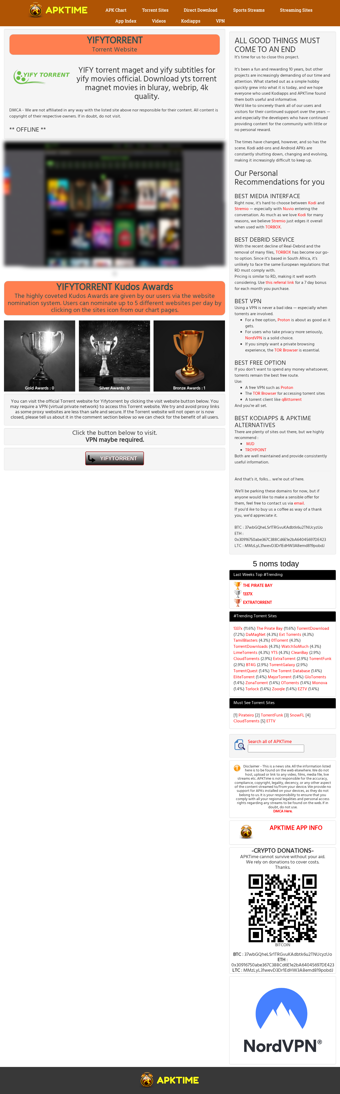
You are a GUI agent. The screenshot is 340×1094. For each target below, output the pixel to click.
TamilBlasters (245, 640)
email (299, 503)
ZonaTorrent (256, 683)
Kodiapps (190, 21)
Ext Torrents (289, 634)
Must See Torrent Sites (254, 703)
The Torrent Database (290, 671)
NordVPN (253, 338)
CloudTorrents (246, 658)
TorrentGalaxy (281, 665)
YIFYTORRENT (118, 458)
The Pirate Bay (269, 628)
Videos (159, 21)
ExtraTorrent (284, 658)
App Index (125, 21)
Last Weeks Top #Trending (258, 574)
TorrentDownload (312, 628)
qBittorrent (292, 399)
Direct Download (201, 10)
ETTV (270, 721)
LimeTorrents (245, 652)
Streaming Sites (296, 10)
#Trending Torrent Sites (255, 616)
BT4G (250, 665)
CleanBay (299, 652)
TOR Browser (286, 350)
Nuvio (288, 209)
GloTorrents (315, 677)
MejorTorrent (279, 677)
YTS (274, 652)
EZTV (302, 689)
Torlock (251, 689)
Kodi (312, 203)
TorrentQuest (245, 671)
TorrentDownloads (250, 646)
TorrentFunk (320, 658)
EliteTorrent (244, 677)
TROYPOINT (255, 450)
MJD (250, 444)
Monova (319, 683)
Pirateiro (247, 715)
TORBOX (273, 227)
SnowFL (297, 715)
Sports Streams (249, 10)
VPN (220, 21)
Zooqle (278, 689)
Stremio (242, 209)
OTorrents (289, 683)
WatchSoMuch (294, 646)
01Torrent (279, 640)
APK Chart (115, 10)
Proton (284, 320)
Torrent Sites (155, 10)
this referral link (280, 282)
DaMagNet (255, 634)
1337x (238, 628)
